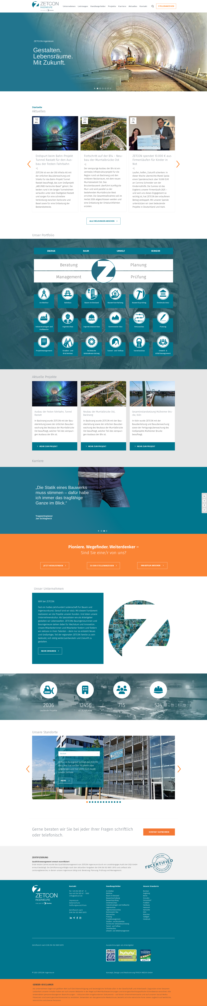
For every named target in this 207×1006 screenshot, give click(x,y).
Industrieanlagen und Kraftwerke (44, 328)
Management (68, 276)
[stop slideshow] (110, 88)
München (146, 914)
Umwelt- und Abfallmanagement (117, 931)
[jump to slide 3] (103, 88)
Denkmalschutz (163, 303)
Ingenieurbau (67, 327)
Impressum (73, 900)
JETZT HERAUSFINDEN (53, 565)
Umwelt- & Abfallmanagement (163, 352)
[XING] (74, 918)
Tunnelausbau (139, 351)
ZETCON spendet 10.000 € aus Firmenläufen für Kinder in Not (151, 160)
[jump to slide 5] (108, 88)
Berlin (145, 896)
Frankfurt (146, 903)
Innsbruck (146, 919)
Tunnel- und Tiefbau (115, 351)
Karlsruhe (146, 910)
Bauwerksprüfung (139, 303)
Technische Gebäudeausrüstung (92, 352)
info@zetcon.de (75, 896)
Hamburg (146, 905)
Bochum (146, 891)
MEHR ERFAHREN (48, 651)
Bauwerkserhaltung (115, 303)
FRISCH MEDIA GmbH (144, 972)
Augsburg (146, 893)
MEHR (63, 781)
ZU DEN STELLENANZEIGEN (102, 565)
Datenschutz (74, 903)
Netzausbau (139, 327)
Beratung (69, 265)
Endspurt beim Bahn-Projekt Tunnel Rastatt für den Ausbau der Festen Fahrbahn (54, 160)
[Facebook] (77, 918)
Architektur (44, 303)
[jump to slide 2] (100, 88)
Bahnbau (67, 303)
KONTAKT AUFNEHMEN (159, 832)
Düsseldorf (147, 900)
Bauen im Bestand (91, 303)
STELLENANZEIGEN (166, 6)
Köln (144, 912)
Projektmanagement (44, 351)
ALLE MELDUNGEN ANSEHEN (101, 221)
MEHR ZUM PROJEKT (48, 446)
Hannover (146, 907)
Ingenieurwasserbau (91, 327)
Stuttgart (146, 917)
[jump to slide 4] (105, 88)
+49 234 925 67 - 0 (79, 891)
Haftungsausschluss (77, 905)
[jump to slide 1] (97, 88)
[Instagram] (80, 918)
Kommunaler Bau (115, 327)
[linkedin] (70, 918)
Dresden (146, 898)
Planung (138, 265)
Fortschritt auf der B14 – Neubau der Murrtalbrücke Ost (103, 158)
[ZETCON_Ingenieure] (54, 393)
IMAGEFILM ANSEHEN (150, 565)
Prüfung (138, 276)
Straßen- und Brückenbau (68, 352)
